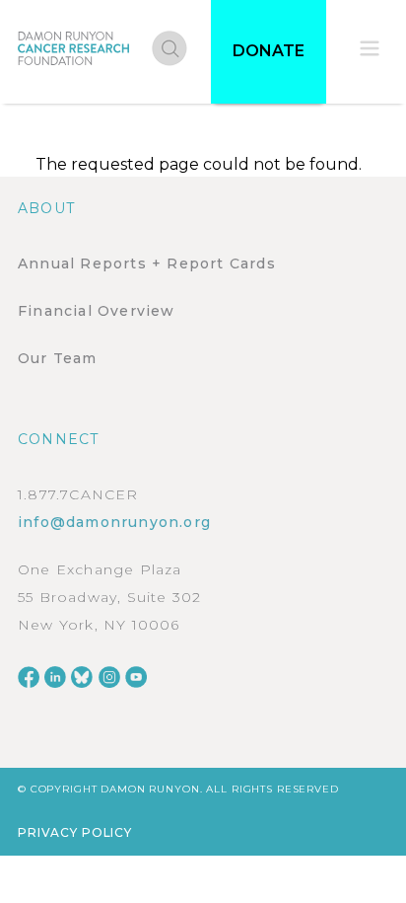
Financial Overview (96, 311)
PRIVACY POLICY (75, 832)
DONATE (268, 50)
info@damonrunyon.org (114, 522)
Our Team (58, 358)
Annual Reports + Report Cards (147, 263)
